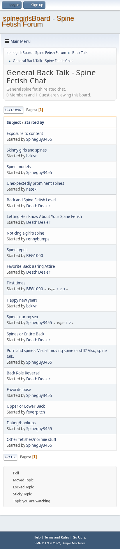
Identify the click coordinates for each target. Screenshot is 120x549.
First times (16, 283)
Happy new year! (22, 300)
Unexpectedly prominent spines (35, 183)
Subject (14, 122)
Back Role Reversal (23, 373)
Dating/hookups (21, 422)
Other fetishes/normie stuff (31, 439)
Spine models (19, 166)
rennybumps (37, 239)
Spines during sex (22, 316)
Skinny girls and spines (27, 150)
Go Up (10, 457)
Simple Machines (74, 543)
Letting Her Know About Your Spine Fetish (44, 216)
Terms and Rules (57, 537)
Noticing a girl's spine (25, 233)
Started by (34, 122)
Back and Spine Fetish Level (31, 200)
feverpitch (35, 412)
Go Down (13, 110)
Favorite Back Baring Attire (31, 266)
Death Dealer (38, 205)
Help (37, 537)
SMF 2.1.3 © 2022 (47, 543)
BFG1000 (34, 255)
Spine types (17, 249)
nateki (31, 189)
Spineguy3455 (39, 139)
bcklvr (31, 156)
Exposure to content (25, 133)
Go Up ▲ (80, 537)
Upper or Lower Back (26, 406)
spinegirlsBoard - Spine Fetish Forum (38, 21)
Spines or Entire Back (25, 334)
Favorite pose (19, 389)
